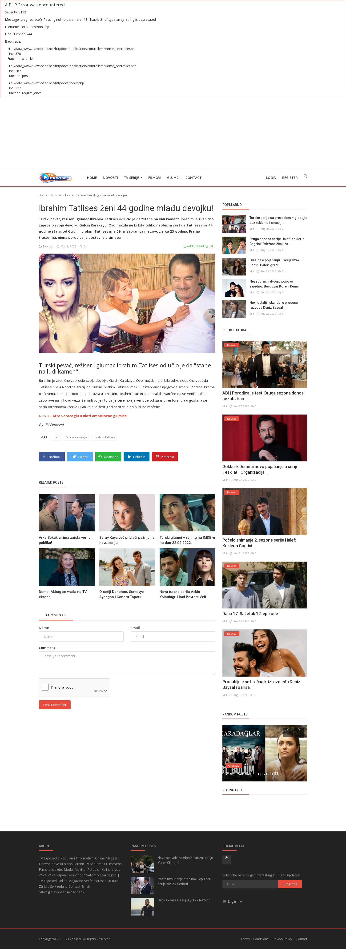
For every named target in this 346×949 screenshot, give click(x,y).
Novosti (110, 177)
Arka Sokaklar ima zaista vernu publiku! (65, 540)
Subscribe (290, 884)
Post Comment (54, 705)
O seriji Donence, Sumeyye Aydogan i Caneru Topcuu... (122, 594)
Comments (55, 614)
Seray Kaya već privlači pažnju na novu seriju (127, 540)
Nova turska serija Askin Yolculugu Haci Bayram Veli (183, 594)
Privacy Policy (282, 939)
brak (56, 437)
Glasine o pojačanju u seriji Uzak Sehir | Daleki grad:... (274, 262)
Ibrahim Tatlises (104, 437)
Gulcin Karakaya (76, 437)
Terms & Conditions (255, 939)
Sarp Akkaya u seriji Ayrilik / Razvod (184, 900)
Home (92, 177)
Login (271, 177)
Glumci (173, 177)
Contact (193, 177)
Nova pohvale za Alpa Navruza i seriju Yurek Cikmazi (185, 860)
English (233, 901)
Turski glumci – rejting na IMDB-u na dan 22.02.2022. (187, 540)
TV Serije (132, 177)
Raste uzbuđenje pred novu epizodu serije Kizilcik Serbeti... (184, 881)
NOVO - (83, 415)
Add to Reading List (199, 246)
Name (44, 627)
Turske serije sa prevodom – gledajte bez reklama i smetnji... (278, 220)
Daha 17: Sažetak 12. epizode (250, 613)
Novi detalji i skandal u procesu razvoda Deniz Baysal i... (273, 305)
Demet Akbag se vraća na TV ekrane (63, 594)
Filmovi (154, 177)
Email (135, 627)
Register (290, 177)
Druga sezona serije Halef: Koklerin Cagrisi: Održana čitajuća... (276, 241)
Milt (251, 228)
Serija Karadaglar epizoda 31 (252, 773)
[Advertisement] (173, 133)
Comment (47, 647)
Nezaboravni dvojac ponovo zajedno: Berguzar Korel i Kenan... (275, 283)
